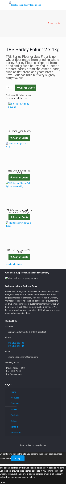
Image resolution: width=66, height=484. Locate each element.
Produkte (15, 415)
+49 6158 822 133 (16, 343)
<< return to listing (14, 264)
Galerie (14, 421)
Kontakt (14, 427)
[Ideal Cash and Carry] (25, 5)
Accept (17, 458)
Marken (14, 409)
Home (13, 392)
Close (2, 482)
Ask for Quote (27, 87)
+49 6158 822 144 (16, 346)
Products (15, 398)
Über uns (15, 403)
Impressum (16, 432)
